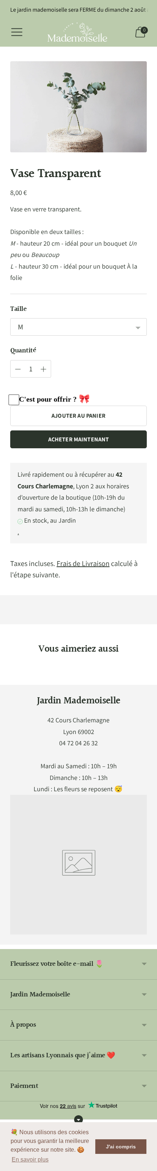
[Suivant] (147, 679)
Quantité (23, 351)
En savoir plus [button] (30, 1159)
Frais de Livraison (83, 563)
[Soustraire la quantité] (43, 369)
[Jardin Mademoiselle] (78, 32)
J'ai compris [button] (121, 1146)
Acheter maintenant (78, 439)
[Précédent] (10, 679)
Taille (18, 309)
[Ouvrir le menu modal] (17, 32)
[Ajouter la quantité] (18, 369)
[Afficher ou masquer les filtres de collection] (78, 1119)
